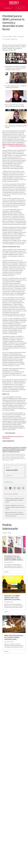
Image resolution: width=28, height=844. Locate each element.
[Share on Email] (23, 488)
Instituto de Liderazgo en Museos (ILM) (14, 146)
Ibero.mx (20, 8)
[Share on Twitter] (6, 488)
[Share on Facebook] (14, 488)
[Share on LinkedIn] (10, 488)
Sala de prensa (7, 8)
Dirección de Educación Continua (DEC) (12, 144)
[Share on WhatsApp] (19, 488)
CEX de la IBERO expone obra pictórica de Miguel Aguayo (12, 437)
